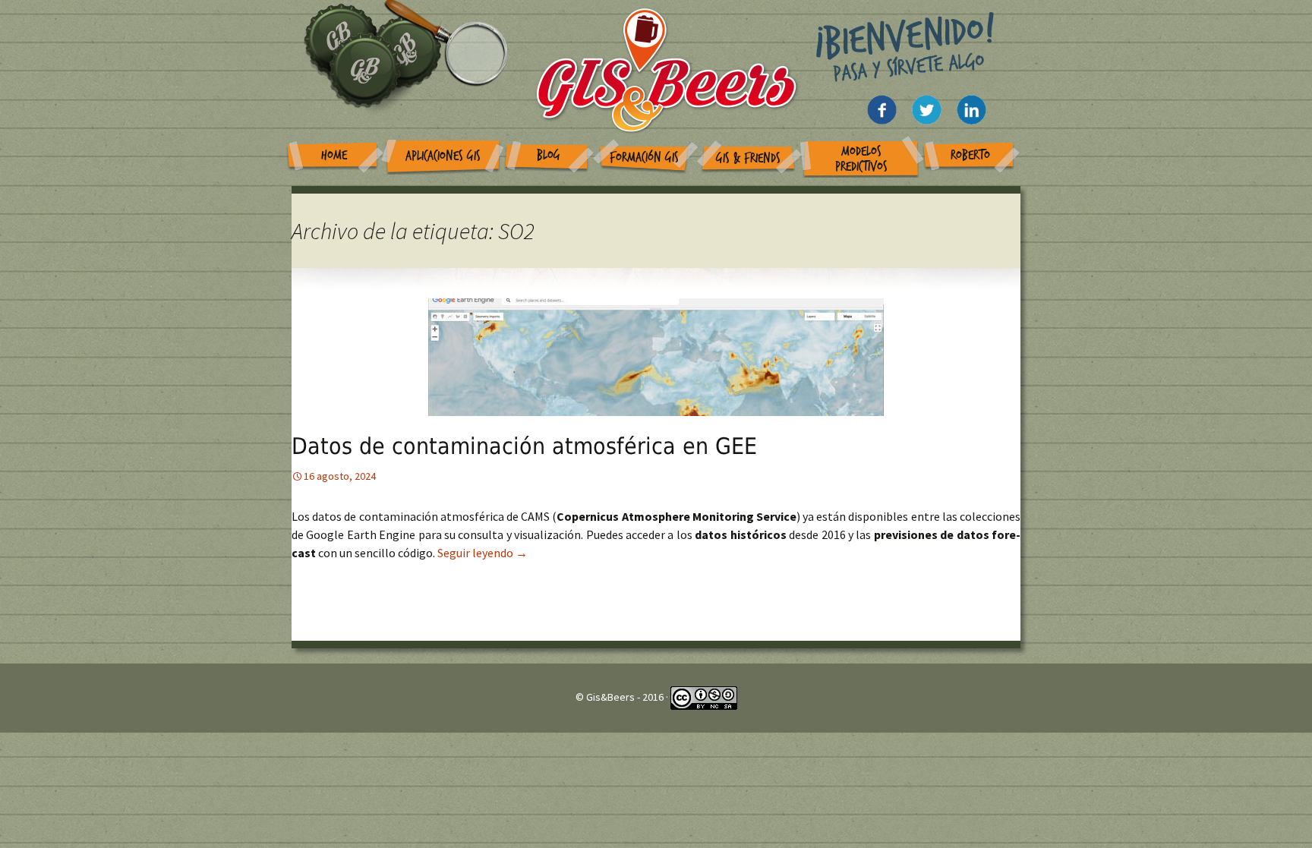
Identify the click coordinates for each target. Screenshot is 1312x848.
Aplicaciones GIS (443, 156)
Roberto (970, 155)
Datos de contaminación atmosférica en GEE (524, 446)
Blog (548, 155)
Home (334, 155)
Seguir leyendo (482, 552)
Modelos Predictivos (861, 159)
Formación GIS (644, 158)
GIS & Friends (748, 158)
